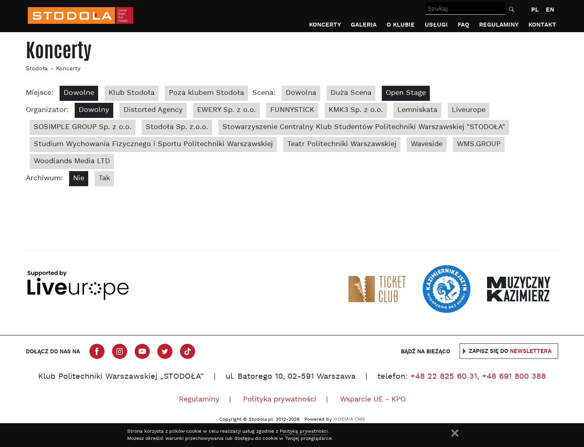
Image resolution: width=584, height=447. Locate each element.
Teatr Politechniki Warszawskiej (341, 144)
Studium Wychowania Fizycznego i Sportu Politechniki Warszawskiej (153, 144)
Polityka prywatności (279, 400)
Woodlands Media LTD (72, 161)
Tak (104, 178)
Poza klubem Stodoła (206, 93)
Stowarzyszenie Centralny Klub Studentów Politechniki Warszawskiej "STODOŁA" (363, 127)
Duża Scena (351, 93)
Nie (78, 178)
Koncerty (325, 25)
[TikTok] (187, 351)
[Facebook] (96, 351)
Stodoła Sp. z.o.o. (177, 127)
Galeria (364, 25)
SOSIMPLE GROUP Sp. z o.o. (82, 127)
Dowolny (94, 110)
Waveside (427, 144)
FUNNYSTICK (292, 110)
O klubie (401, 25)
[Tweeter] (164, 351)
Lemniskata (417, 110)
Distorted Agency (153, 110)
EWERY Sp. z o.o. (226, 110)
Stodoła (37, 69)
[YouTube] (142, 351)
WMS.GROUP (479, 144)
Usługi (436, 25)
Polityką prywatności (304, 431)
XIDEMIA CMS (349, 419)
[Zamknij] (455, 433)
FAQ (463, 25)
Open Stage (406, 93)
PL (535, 9)
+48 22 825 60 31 (443, 376)
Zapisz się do (510, 351)
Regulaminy (498, 25)
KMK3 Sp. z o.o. (356, 110)
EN (550, 9)
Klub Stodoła (131, 93)
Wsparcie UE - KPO (373, 400)
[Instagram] (119, 351)
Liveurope (468, 110)
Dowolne (79, 93)
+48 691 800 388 (514, 376)
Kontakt (542, 25)
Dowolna (301, 93)
